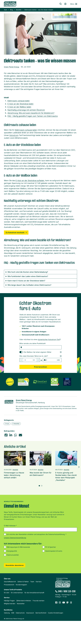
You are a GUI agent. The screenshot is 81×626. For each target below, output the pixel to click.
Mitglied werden (9, 604)
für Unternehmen (17, 593)
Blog (11, 10)
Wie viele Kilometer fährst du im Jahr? (33, 356)
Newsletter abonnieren (15, 565)
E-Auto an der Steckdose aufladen (30, 180)
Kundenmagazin (21, 585)
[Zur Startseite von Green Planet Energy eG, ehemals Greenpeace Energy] (29, 4)
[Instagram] (60, 603)
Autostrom (13, 135)
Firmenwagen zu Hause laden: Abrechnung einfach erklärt (14, 475)
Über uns (7, 579)
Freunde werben (38, 601)
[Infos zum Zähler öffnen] (60, 352)
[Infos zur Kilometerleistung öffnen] (60, 356)
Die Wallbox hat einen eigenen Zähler (37, 352)
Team (32, 582)
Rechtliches (8, 610)
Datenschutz (20, 613)
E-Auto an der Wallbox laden (19, 107)
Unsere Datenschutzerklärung (15, 538)
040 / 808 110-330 (66, 591)
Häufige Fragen (9, 601)
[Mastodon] (67, 603)
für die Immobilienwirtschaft (34, 593)
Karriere (38, 582)
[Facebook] (56, 603)
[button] (6, 435)
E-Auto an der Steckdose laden (20, 104)
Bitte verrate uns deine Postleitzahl (32, 343)
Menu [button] (72, 4)
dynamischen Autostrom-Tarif (49, 339)
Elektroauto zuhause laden (19, 101)
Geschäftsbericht (10, 582)
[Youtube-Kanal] (64, 603)
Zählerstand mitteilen (23, 601)
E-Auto (7, 423)
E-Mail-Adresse (10, 526)
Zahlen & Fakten (23, 582)
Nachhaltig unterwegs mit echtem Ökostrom (26, 110)
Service (6, 597)
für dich (6, 593)
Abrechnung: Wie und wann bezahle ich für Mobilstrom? (31, 113)
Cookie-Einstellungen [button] (55, 613)
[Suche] (60, 4)
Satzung (7, 613)
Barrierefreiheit (41, 613)
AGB (12, 613)
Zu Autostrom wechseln (15, 233)
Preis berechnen (40, 367)
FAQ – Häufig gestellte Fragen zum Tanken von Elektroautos (33, 116)
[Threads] (71, 603)
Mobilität (18, 10)
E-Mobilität (16, 423)
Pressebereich (9, 585)
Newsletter (21, 604)
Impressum (30, 613)
